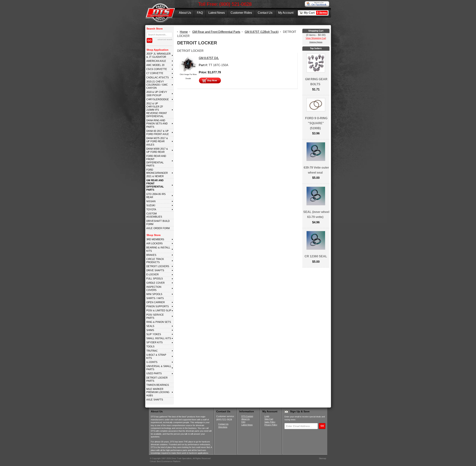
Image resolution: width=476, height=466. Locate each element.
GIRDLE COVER (155, 282)
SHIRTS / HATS (155, 298)
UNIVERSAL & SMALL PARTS (158, 368)
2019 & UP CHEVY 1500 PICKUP (156, 94)
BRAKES (151, 255)
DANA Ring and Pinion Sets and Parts (157, 123)
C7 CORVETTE (154, 73)
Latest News (216, 12)
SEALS (150, 326)
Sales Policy (269, 422)
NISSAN (150, 201)
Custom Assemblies (154, 215)
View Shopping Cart (316, 38)
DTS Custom (247, 416)
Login (266, 416)
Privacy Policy (270, 425)
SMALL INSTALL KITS (158, 338)
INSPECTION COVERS (153, 288)
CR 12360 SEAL (316, 256)
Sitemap (322, 458)
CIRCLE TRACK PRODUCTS (155, 261)
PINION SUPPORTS (157, 306)
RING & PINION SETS (158, 322)
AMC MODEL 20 (155, 65)
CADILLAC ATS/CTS (157, 77)
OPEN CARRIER (155, 302)
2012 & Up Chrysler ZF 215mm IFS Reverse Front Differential (156, 110)
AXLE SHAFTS (154, 399)
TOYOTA (151, 209)
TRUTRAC (152, 350)
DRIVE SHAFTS (155, 270)
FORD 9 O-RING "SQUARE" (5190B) (316, 123)
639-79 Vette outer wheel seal (316, 170)
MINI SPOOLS (154, 294)
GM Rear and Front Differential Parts (155, 185)
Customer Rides (241, 12)
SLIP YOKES (153, 334)
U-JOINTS (151, 362)
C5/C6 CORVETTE (156, 69)
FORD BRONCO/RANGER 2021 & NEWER (157, 173)
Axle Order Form (158, 228)
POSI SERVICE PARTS (155, 316)
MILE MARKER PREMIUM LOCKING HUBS (157, 392)
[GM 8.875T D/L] (188, 63)
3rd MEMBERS (155, 239)
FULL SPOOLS (154, 278)
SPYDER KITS (154, 342)
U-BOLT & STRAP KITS (156, 356)
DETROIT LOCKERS (157, 266)
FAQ (200, 12)
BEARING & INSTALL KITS (158, 249)
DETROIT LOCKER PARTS (157, 379)
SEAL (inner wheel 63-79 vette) (316, 214)
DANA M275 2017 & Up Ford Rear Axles (157, 141)
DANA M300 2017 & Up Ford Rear (157, 150)
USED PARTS (154, 373)
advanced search (164, 39)
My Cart (315, 12)
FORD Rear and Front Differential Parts (156, 161)
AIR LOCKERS (154, 243)
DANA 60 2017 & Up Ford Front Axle (157, 133)
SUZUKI (150, 205)
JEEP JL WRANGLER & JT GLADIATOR (158, 55)
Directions (222, 427)
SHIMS (150, 330)
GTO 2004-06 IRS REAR (156, 196)
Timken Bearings (157, 385)
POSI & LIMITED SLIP (158, 310)
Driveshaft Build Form (158, 223)
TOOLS (150, 346)
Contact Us (265, 12)
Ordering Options (315, 42)
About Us (185, 12)
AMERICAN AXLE (156, 61)
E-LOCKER (152, 274)
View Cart (268, 419)
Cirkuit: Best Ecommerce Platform (165, 461)
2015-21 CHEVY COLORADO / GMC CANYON (157, 84)
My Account (285, 12)
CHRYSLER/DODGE (157, 99)
